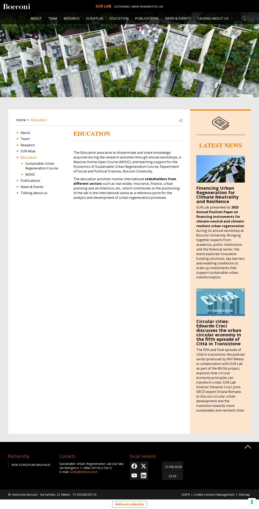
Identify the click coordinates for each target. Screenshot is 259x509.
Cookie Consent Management (214, 494)
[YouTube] (134, 475)
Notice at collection (129, 504)
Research (72, 18)
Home (21, 120)
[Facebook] (134, 466)
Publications (147, 18)
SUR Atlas (94, 18)
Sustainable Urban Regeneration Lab (138, 6)
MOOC (30, 174)
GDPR (186, 494)
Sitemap (244, 494)
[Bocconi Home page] (16, 6)
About (36, 18)
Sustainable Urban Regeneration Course (41, 165)
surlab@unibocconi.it (83, 472)
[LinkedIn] (143, 475)
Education (39, 120)
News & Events (178, 18)
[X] (143, 466)
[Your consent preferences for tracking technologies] (252, 502)
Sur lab (103, 6)
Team (52, 18)
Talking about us (213, 18)
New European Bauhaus (30, 465)
